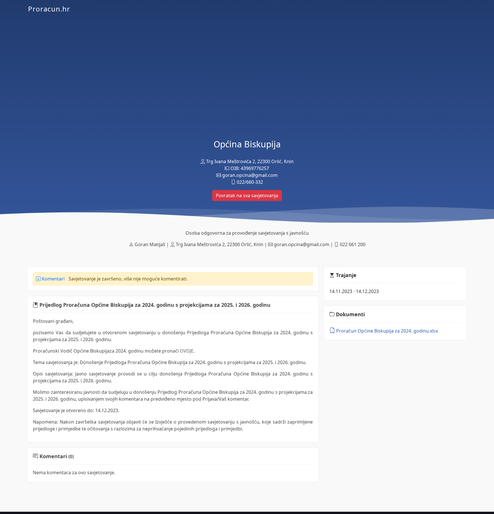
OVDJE (187, 351)
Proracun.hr (49, 8)
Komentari (53, 279)
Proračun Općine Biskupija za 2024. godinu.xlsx (386, 331)
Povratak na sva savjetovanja (247, 195)
